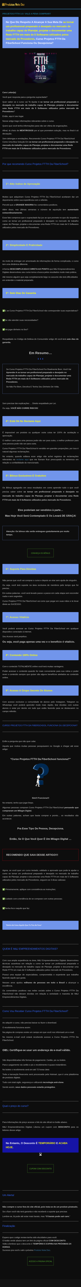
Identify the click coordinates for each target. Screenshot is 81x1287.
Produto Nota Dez (42, 1250)
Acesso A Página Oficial (40, 1261)
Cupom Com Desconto (40, 1168)
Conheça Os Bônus (40, 553)
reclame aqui (22, 459)
